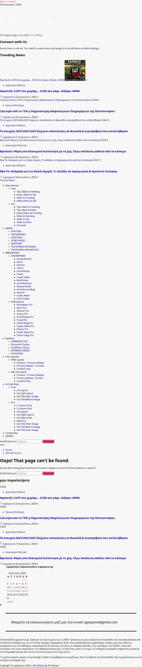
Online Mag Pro (25, 323)
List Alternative (24, 417)
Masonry (21, 420)
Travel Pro (22, 319)
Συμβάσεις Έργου (20, 347)
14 (20, 587)
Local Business (24, 283)
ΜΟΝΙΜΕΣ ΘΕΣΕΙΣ (20, 350)
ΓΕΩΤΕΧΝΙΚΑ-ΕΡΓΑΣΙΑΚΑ (23, 246)
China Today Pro (25, 335)
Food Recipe (23, 271)
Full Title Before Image (28, 399)
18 (11, 591)
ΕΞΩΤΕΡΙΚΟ (17, 353)
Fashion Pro (23, 310)
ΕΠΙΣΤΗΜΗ (17, 237)
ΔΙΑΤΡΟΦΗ (16, 243)
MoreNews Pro (24, 304)
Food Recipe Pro (25, 316)
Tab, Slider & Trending (28, 206)
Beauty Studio (24, 286)
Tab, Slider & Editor (27, 210)
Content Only (24, 368)
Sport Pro (22, 307)
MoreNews (38, 665)
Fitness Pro (22, 329)
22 (23, 591)
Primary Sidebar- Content (30, 378)
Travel (20, 274)
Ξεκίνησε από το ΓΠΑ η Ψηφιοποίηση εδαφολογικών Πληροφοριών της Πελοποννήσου (45, 100)
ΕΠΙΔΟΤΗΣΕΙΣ (18, 240)
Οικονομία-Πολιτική (16, 145)
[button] (7, 180)
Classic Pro (22, 313)
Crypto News (23, 277)
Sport (19, 261)
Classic (20, 268)
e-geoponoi (8, 96)
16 (26, 587)
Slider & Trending (26, 197)
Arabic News (23, 295)
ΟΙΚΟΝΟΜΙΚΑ (18, 234)
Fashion (21, 264)
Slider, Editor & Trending (29, 213)
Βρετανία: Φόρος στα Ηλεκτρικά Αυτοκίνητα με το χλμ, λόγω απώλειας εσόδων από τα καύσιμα (50, 140)
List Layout (22, 390)
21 (20, 591)
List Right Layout (25, 414)
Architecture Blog (26, 289)
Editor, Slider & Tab (26, 194)
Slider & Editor (24, 222)
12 (14, 587)
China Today (23, 298)
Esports (21, 292)
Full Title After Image (27, 396)
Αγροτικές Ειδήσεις (15, 85)
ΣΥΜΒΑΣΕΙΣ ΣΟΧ (19, 341)
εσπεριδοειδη (24, 258)
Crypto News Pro (25, 326)
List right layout (25, 393)
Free (13, 387)
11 (11, 587)
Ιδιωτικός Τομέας (20, 344)
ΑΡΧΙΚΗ (9, 436)
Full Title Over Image (27, 429)
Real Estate (22, 280)
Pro (13, 402)
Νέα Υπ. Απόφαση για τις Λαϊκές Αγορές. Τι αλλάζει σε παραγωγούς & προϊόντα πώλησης (46, 160)
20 (17, 591)
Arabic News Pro (25, 332)
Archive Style (12, 384)
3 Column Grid (24, 408)
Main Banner (12, 185)
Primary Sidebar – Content (30, 365)
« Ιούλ (10, 601)
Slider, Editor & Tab (26, 200)
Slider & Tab (23, 219)
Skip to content (8, 1)
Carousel (21, 225)
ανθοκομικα (17, 301)
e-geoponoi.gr (27, 19)
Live (2, 444)
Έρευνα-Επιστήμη (15, 105)
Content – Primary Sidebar (30, 362)
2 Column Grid (24, 405)
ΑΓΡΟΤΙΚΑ (16, 231)
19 (14, 591)
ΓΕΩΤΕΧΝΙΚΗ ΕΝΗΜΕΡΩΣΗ (25, 249)
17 (8, 591)
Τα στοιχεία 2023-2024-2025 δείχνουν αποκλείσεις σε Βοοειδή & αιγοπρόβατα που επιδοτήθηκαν (50, 120)
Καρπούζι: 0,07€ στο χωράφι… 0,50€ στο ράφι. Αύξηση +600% (32, 80)
